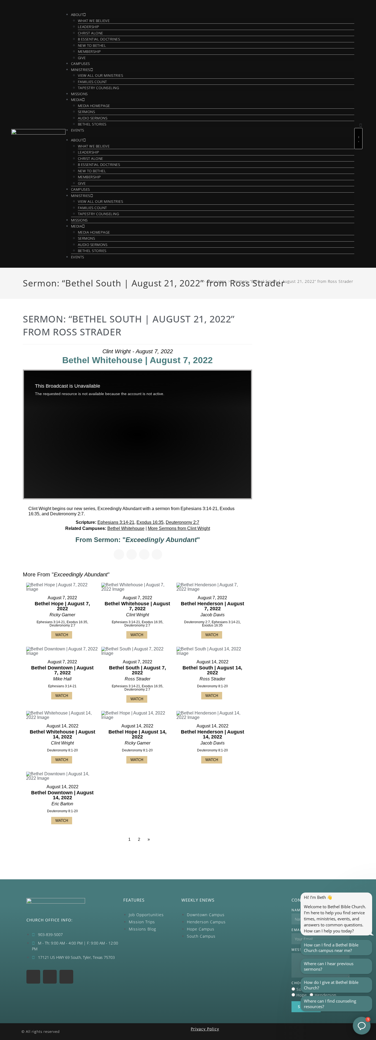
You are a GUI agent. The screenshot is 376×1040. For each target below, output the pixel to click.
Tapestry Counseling (98, 87)
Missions (79, 93)
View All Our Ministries (100, 75)
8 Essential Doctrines (99, 39)
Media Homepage (94, 105)
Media (76, 99)
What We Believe (94, 20)
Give (82, 57)
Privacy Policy (205, 1028)
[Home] (199, 281)
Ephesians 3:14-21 (115, 522)
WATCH (61, 635)
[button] (358, 125)
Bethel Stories (92, 124)
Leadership (88, 26)
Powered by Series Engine (231, 854)
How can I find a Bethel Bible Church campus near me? (331, 947)
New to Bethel (92, 45)
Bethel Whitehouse (126, 528)
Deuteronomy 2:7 (182, 522)
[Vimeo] (66, 977)
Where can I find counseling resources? (330, 1003)
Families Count (92, 81)
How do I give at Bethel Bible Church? (331, 984)
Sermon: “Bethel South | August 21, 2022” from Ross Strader (292, 281)
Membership (89, 51)
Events (77, 130)
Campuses (80, 63)
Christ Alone (90, 33)
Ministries (80, 69)
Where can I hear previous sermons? (328, 966)
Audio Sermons (93, 118)
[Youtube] (50, 977)
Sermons (86, 111)
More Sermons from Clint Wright (179, 528)
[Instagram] (33, 977)
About (77, 14)
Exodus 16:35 (150, 522)
